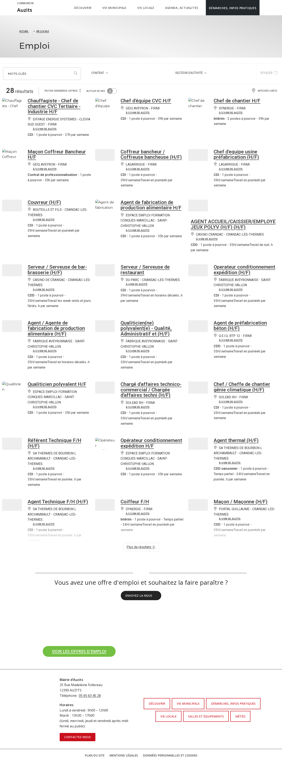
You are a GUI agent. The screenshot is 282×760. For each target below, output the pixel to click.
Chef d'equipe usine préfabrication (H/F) (236, 154)
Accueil (23, 31)
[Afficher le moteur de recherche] (263, 7)
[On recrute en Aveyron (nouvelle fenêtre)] (37, 610)
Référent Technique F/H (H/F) (54, 443)
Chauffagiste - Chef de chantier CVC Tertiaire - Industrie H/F (54, 106)
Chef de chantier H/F (237, 101)
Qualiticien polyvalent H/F (57, 384)
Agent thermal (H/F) (236, 440)
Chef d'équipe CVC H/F (146, 101)
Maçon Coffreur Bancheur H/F (57, 154)
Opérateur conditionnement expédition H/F (151, 443)
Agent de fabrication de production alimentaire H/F (151, 205)
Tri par (61, 90)
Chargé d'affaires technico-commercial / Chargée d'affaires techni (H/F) (151, 389)
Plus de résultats (139, 547)
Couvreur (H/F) (44, 202)
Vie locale (42, 31)
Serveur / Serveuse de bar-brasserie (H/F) (57, 269)
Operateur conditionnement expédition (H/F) (244, 269)
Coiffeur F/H (135, 502)
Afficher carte (267, 90)
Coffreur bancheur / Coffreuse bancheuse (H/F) (151, 154)
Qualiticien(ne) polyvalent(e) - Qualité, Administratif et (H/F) (146, 328)
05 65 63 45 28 (90, 695)
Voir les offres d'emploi (84, 650)
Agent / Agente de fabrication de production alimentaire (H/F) (56, 328)
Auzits (25, 7)
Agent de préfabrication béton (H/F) (240, 325)
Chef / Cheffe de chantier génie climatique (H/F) (242, 386)
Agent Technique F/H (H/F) (58, 502)
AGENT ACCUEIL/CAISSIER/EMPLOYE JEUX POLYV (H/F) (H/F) (233, 224)
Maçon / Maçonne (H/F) (241, 502)
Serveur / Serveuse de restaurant (145, 269)
